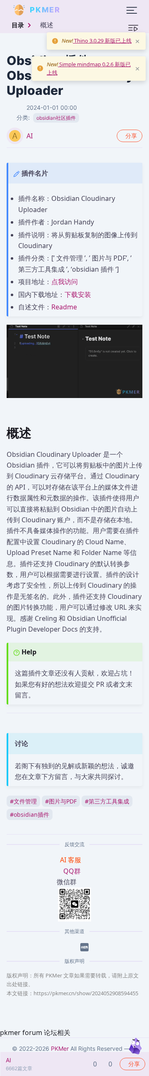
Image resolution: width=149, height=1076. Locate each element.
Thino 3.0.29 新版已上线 (102, 40)
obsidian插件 (29, 814)
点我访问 (64, 281)
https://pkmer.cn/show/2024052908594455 (86, 993)
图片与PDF (61, 801)
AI (29, 135)
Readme (64, 306)
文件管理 (23, 801)
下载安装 (78, 294)
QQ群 (72, 871)
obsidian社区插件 (56, 118)
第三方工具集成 (107, 801)
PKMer (60, 1048)
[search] (80, 10)
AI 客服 (71, 859)
